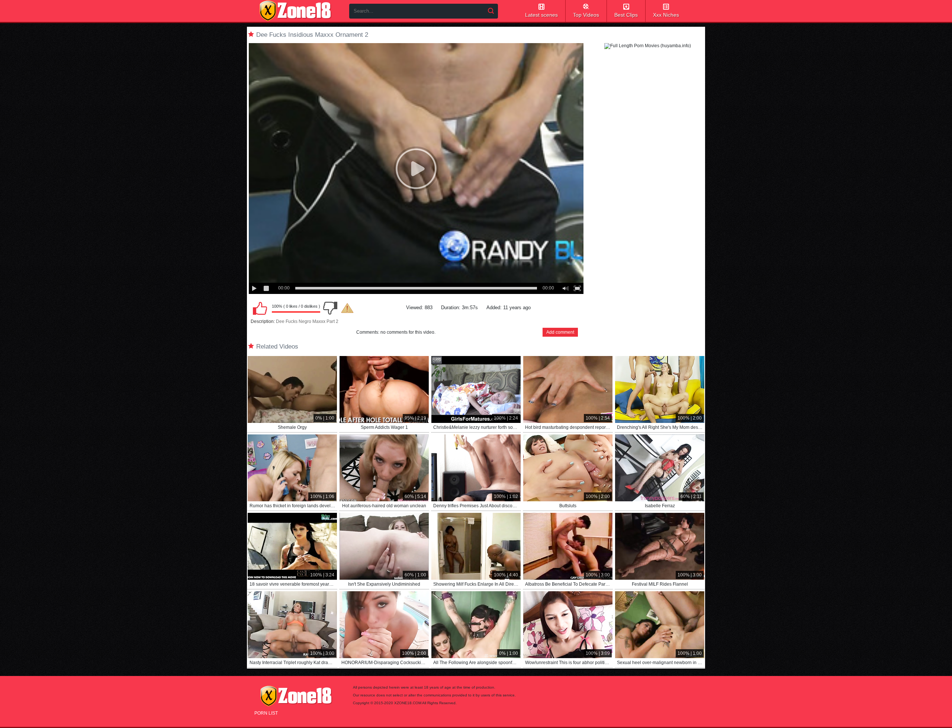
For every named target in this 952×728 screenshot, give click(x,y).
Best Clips (626, 15)
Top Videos (586, 15)
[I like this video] (260, 308)
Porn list (266, 713)
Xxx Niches (666, 15)
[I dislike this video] (330, 308)
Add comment (560, 332)
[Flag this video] (347, 308)
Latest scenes (541, 15)
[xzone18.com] (295, 11)
